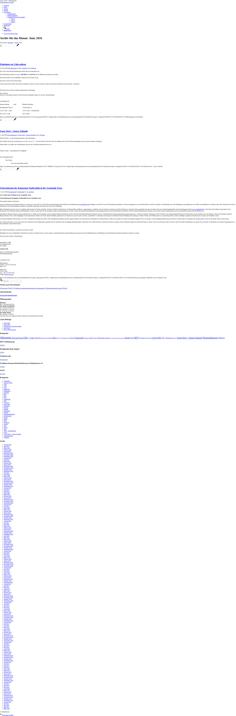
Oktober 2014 (8, 639)
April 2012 (7, 689)
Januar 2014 (7, 654)
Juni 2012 (6, 685)
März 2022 (7, 509)
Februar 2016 (8, 612)
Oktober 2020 (8, 532)
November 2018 (8, 564)
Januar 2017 (7, 594)
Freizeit (24, 68)
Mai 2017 (6, 587)
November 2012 (8, 677)
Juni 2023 (6, 489)
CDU (19, 68)
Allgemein (21, 192)
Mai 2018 (6, 571)
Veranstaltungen (209, 337)
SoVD (154, 338)
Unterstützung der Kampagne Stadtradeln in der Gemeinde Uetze (31, 188)
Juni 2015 (6, 625)
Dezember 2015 (8, 615)
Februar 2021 (8, 527)
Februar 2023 (8, 496)
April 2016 (7, 609)
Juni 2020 (6, 536)
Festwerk (72, 338)
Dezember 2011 (8, 695)
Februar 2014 (8, 652)
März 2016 (7, 611)
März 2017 (7, 591)
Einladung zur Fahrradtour (13, 64)
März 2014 (7, 650)
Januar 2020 (7, 542)
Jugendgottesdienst (114, 338)
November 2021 (8, 516)
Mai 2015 (6, 627)
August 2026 (7, 444)
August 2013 (7, 662)
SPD (159, 338)
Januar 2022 (7, 513)
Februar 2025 (8, 463)
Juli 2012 (6, 684)
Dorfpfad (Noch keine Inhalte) (16, 17)
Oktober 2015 (8, 619)
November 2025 (8, 454)
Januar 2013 (7, 674)
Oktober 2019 (8, 547)
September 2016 (8, 601)
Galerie (6, 9)
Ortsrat (147, 338)
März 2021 (7, 526)
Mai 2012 (6, 687)
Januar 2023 (7, 498)
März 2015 (7, 630)
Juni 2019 (6, 552)
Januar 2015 (7, 634)
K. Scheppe (32, 68)
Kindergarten (121, 338)
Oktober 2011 (8, 698)
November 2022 (8, 501)
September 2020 (8, 534)
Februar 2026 (8, 449)
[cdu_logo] (9, 46)
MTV (136, 338)
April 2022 (7, 508)
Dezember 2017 (8, 579)
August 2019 (7, 551)
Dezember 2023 (8, 481)
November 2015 (8, 617)
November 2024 (8, 468)
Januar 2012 (7, 694)
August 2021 (7, 521)
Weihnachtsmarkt (12, 15)
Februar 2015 (8, 632)
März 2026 (7, 448)
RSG (150, 338)
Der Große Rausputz (10, 329)
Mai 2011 (6, 707)
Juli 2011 (6, 703)
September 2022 (8, 503)
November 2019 (8, 546)
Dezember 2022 (8, 499)
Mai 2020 (6, 537)
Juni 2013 (6, 665)
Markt (132, 338)
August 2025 (7, 458)
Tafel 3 (13, 22)
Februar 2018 (8, 576)
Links (5, 7)
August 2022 (7, 504)
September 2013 (8, 660)
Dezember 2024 (8, 466)
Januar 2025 (7, 464)
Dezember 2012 (8, 675)
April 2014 (7, 649)
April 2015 (7, 629)
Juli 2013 (6, 664)
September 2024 (8, 471)
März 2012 (7, 690)
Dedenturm (44, 338)
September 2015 (8, 620)
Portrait (6, 10)
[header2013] (7, 2)
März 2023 (7, 494)
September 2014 (8, 640)
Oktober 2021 (8, 518)
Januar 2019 (7, 561)
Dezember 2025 (8, 453)
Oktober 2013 (8, 659)
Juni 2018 (6, 569)
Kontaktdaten (8, 24)
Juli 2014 (6, 644)
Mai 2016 (6, 607)
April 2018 (7, 572)
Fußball (96, 338)
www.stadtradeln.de (83, 204)
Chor (32, 338)
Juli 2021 (6, 523)
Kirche (127, 338)
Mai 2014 (6, 647)
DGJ (54, 338)
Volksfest (221, 338)
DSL (57, 338)
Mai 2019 (6, 554)
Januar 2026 (7, 451)
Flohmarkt (86, 338)
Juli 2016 (6, 604)
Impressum (7, 25)
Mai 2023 (6, 491)
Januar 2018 (7, 577)
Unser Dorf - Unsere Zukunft (26, 135)
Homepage (101, 338)
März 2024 (7, 476)
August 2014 (7, 642)
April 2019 (7, 556)
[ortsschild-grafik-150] (8, 120)
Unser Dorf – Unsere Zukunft (14, 131)
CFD (29, 338)
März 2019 (7, 557)
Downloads (7, 12)
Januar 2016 (7, 614)
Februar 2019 (8, 559)
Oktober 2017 (8, 581)
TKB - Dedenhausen (167, 338)
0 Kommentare (12, 68)
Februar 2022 (8, 511)
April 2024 (7, 474)
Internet (107, 338)
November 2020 (8, 531)
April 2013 (7, 669)
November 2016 (8, 597)
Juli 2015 (6, 624)
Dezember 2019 (8, 544)
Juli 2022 (6, 506)
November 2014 (8, 637)
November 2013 (8, 657)
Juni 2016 (6, 606)
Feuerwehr (79, 338)
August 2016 (7, 602)
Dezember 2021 (8, 514)
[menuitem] (120, 28)
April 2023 (7, 493)
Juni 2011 (6, 705)
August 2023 (7, 488)
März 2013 (7, 670)
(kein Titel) (7, 323)
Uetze (175, 338)
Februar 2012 (8, 692)
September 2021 (8, 519)
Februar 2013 (8, 672)
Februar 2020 (8, 541)
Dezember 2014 (8, 635)
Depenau (50, 338)
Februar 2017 (8, 592)
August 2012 (7, 682)
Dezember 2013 (8, 655)
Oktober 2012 (8, 679)
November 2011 (8, 697)
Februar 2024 (8, 478)
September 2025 (8, 456)
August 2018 (7, 567)
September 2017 (8, 582)
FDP (68, 338)
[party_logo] (9, 170)
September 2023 (8, 486)
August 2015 (7, 622)
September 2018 (8, 566)
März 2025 (7, 461)
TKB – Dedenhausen (10, 431)
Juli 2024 (6, 473)
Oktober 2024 (8, 469)
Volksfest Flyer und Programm (12, 326)
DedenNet (38, 338)
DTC (60, 338)
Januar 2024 (7, 479)
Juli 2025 (6, 459)
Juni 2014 (6, 645)
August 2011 (7, 702)
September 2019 (8, 549)
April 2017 (7, 589)
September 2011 (8, 700)
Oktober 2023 (8, 484)
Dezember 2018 (8, 562)
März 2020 (7, 539)
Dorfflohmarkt (11, 14)
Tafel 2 (13, 20)
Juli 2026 (6, 446)
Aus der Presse (17, 338)
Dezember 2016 (8, 596)
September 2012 (8, 680)
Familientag (64, 338)
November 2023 (8, 483)
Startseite (6, 5)
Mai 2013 (6, 667)
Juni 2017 (6, 586)
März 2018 (7, 574)
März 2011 (7, 708)
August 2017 (7, 584)
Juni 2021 (6, 524)
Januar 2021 (7, 529)
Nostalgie (142, 338)
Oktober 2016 (8, 599)
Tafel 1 (13, 19)
